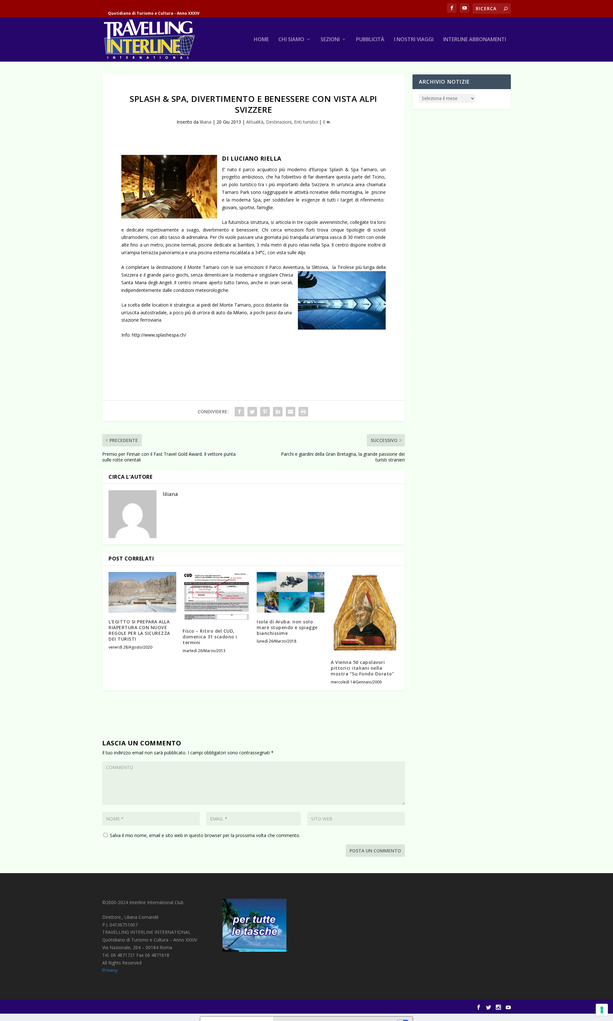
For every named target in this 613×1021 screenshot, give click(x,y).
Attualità (254, 122)
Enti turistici (306, 122)
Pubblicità (370, 40)
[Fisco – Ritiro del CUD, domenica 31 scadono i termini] (216, 597)
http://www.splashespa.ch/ (160, 335)
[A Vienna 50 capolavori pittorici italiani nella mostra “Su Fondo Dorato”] (364, 612)
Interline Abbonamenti (474, 40)
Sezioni (330, 40)
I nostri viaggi (414, 40)
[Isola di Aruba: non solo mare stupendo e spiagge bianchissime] (290, 592)
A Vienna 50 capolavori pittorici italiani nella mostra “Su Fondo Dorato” (362, 668)
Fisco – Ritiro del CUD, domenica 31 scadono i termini (210, 636)
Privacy (110, 970)
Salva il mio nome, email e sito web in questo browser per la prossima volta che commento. (205, 835)
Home (261, 40)
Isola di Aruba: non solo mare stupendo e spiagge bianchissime (287, 627)
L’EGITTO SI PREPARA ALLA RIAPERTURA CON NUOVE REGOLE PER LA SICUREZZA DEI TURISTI (139, 630)
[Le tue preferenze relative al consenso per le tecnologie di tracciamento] (602, 1010)
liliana (205, 122)
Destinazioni (278, 122)
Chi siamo (291, 40)
